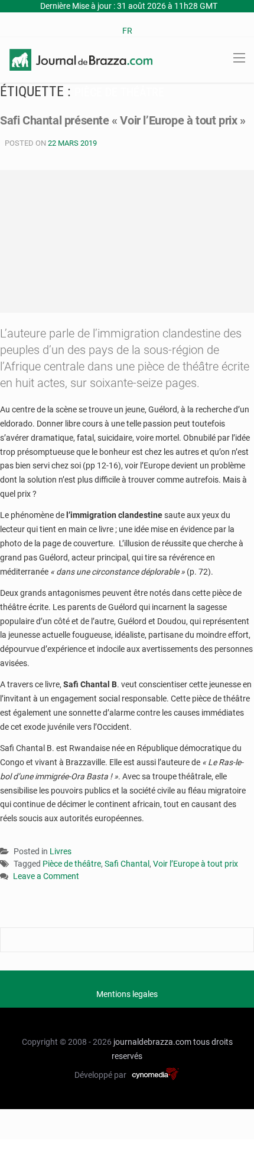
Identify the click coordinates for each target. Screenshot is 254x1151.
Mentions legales (127, 994)
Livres (60, 851)
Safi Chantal (127, 863)
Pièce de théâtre (72, 863)
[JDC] (80, 59)
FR (127, 30)
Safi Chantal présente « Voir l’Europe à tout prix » (123, 120)
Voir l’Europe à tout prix (195, 863)
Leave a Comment (46, 877)
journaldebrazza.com (152, 1042)
